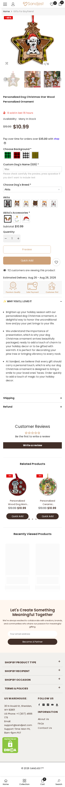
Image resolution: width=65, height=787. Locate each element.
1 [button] (29, 519)
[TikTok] (48, 704)
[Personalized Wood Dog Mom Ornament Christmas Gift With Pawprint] (17, 485)
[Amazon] (57, 704)
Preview (27, 249)
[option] (32, 41)
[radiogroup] (32, 155)
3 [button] (36, 519)
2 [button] (32, 519)
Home (6, 11)
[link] (17, 580)
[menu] (5, 4)
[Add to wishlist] (56, 262)
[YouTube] (52, 704)
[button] (53, 64)
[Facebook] (39, 704)
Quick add (27, 260)
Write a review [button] (32, 445)
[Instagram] (43, 704)
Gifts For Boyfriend (23, 11)
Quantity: (9, 232)
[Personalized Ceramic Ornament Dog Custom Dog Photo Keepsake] (47, 485)
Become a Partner (33, 641)
